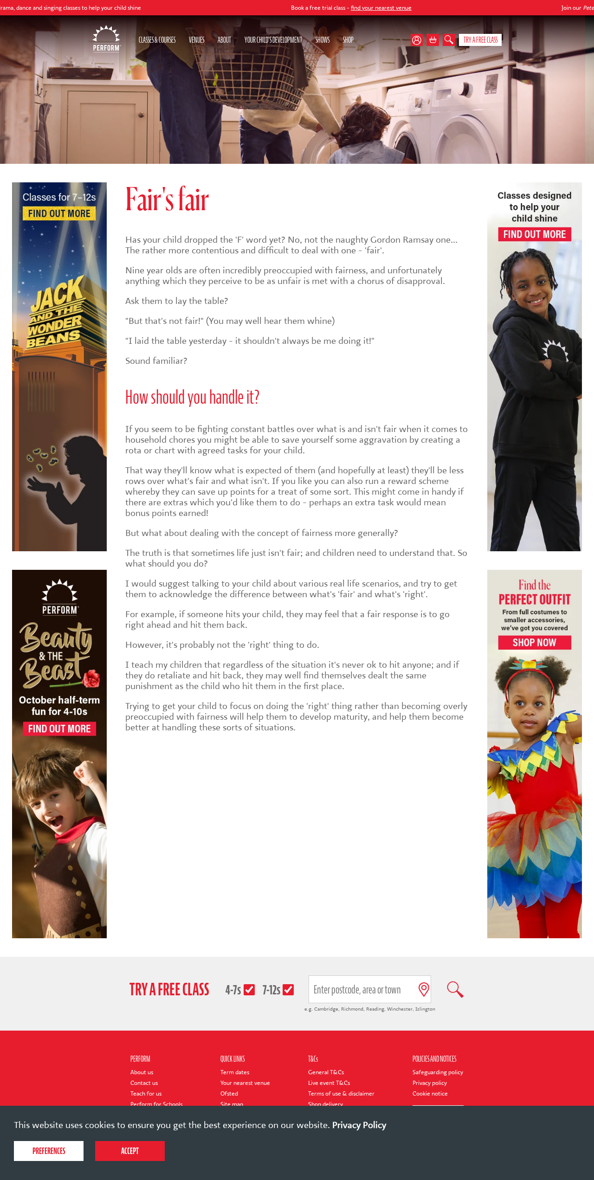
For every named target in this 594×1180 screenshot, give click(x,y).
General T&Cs (326, 1072)
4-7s (233, 990)
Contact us (144, 1082)
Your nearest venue (245, 1082)
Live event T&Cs (329, 1082)
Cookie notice (430, 1093)
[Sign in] (419, 40)
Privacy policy (430, 1082)
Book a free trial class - (286, 7)
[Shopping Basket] (432, 40)
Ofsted (229, 1093)
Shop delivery (325, 1104)
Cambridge (326, 1009)
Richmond (352, 1009)
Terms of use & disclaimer (341, 1093)
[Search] (449, 40)
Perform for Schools (156, 1104)
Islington (425, 1009)
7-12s (271, 990)
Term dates (234, 1072)
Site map (231, 1104)
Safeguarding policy (438, 1072)
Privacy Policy (359, 1125)
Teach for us (145, 1093)
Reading (375, 1009)
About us (141, 1072)
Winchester (400, 1009)
